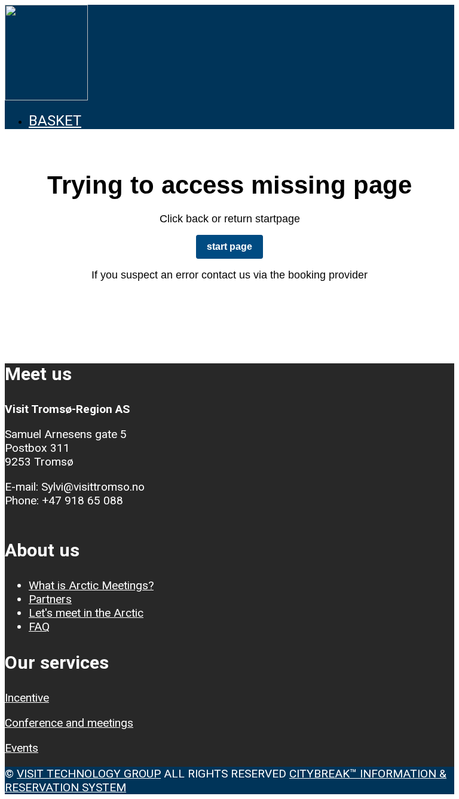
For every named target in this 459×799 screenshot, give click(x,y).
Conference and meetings (69, 723)
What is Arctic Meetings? (91, 585)
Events (21, 748)
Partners (50, 599)
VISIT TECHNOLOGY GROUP (89, 773)
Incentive (27, 698)
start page (229, 246)
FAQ (39, 626)
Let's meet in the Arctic (86, 613)
